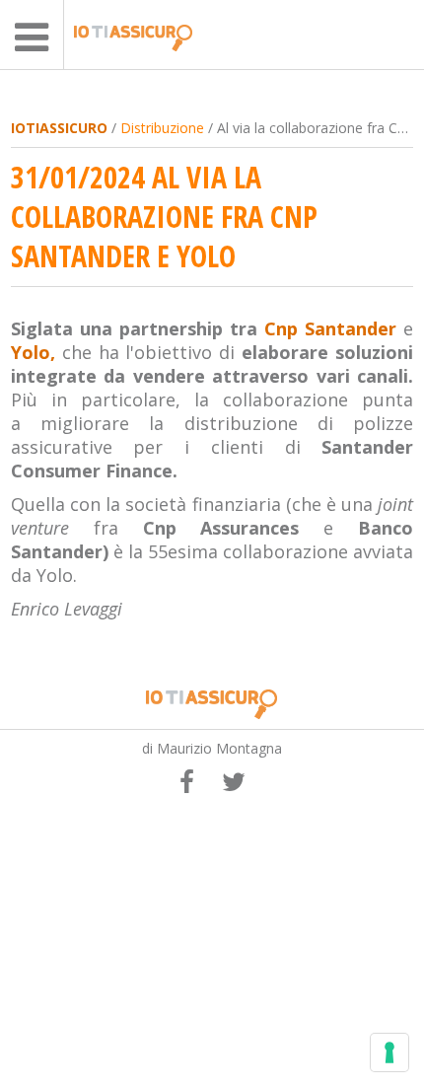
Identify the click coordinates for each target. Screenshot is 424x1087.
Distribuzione (162, 127)
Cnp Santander (330, 328)
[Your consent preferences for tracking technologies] (389, 1052)
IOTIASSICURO (59, 127)
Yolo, (33, 352)
